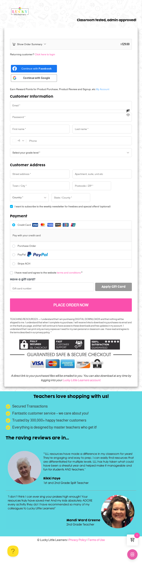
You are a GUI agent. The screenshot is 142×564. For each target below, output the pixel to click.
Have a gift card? (22, 279)
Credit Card (24, 224)
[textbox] (29, 197)
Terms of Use (96, 540)
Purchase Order (27, 245)
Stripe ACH (24, 263)
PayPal (22, 254)
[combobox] (29, 197)
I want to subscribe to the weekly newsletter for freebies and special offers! (63, 206)
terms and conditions (69, 272)
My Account (102, 89)
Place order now (71, 305)
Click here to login (45, 54)
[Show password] (128, 112)
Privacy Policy (77, 540)
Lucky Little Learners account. (81, 380)
